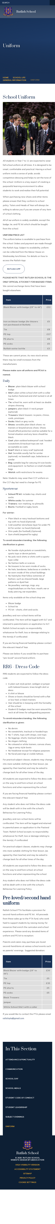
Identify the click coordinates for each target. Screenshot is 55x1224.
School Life (19, 77)
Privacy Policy (27, 1178)
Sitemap (27, 1173)
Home (6, 77)
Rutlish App (13, 269)
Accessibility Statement (27, 1169)
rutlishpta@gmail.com (13, 1018)
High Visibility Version (27, 1165)
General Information (14, 80)
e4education (37, 1160)
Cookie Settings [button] (27, 1182)
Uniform (34, 80)
